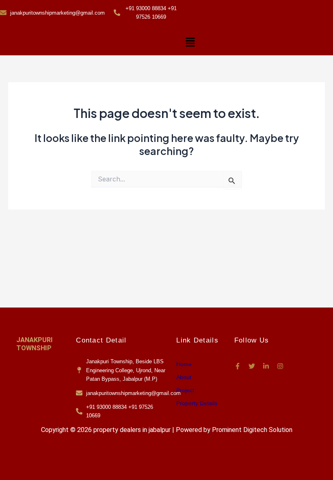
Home (184, 364)
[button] (190, 42)
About (183, 377)
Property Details (196, 403)
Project (185, 390)
